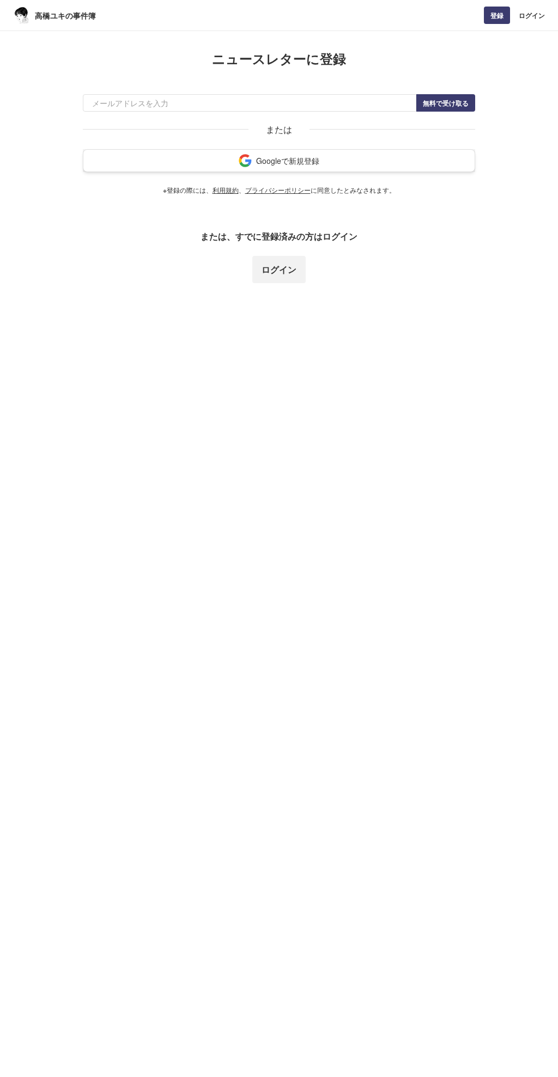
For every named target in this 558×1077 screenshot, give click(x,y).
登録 (497, 15)
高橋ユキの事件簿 (65, 15)
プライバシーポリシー (278, 189)
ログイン (532, 15)
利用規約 (226, 189)
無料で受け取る (446, 103)
